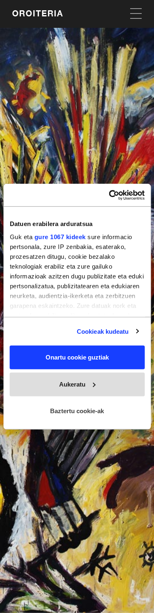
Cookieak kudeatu (103, 331)
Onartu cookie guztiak (77, 357)
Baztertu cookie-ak (77, 410)
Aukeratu (72, 383)
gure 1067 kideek (59, 236)
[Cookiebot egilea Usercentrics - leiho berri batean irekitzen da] (110, 195)
